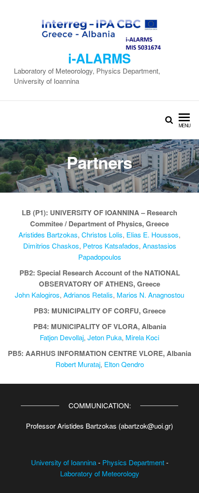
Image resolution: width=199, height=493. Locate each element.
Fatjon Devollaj (62, 337)
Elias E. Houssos (152, 234)
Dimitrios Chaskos (51, 245)
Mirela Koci (142, 337)
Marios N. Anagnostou (150, 295)
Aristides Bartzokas (48, 234)
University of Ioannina (63, 462)
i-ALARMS (99, 58)
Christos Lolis (102, 234)
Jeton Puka (104, 337)
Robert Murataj (78, 364)
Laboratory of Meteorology (99, 473)
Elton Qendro (124, 364)
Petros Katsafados (111, 245)
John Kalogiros (37, 295)
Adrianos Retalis (88, 295)
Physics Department (133, 462)
